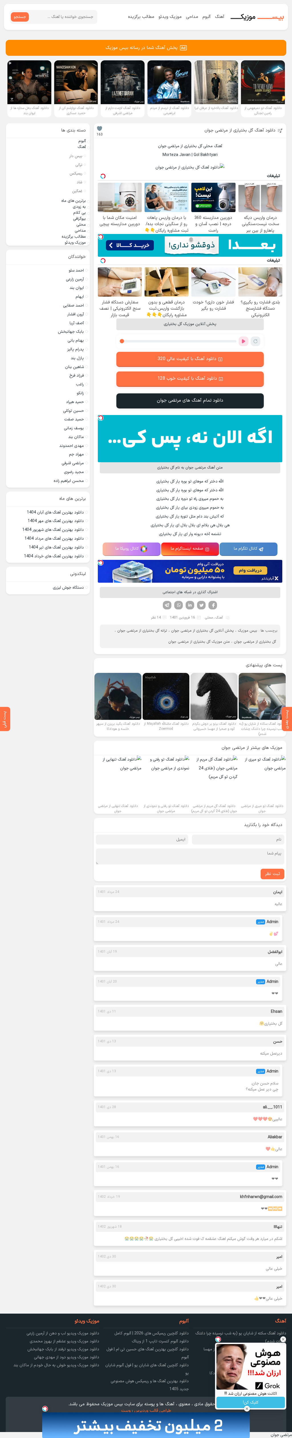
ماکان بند (76, 437)
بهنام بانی (76, 341)
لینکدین (190, 605)
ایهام (80, 297)
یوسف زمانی (74, 428)
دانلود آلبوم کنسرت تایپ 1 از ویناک (160, 1341)
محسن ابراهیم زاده (69, 481)
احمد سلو (76, 271)
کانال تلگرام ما (245, 549)
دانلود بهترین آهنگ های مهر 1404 (56, 521)
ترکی (78, 165)
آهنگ (219, 17)
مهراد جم (76, 454)
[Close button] (283, 1339)
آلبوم (206, 17)
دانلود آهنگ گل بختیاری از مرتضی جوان (239, 130)
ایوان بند (77, 288)
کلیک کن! (251, 1403)
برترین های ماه (73, 201)
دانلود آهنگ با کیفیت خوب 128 (187, 378)
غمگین (77, 191)
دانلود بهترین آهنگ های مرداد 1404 (54, 539)
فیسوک (212, 605)
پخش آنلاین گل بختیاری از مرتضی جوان (202, 631)
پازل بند (77, 358)
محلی (209, 617)
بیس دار (75, 156)
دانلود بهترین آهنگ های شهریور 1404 (53, 530)
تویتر (201, 605)
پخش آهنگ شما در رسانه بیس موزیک (142, 47)
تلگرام (167, 605)
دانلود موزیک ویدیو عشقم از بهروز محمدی (64, 1341)
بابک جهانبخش (71, 332)
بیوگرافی (79, 219)
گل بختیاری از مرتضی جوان (255, 642)
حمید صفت (74, 419)
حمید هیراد (75, 402)
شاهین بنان (74, 367)
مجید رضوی (74, 472)
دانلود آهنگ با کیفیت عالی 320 (187, 359)
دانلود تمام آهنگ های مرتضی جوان (190, 400)
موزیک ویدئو (170, 17)
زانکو (80, 393)
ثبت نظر (272, 874)
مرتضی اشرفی (73, 463)
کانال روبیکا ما (127, 549)
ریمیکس (76, 173)
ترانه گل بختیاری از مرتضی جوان (142, 631)
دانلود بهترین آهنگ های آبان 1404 (55, 512)
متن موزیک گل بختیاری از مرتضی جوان (199, 642)
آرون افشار (75, 314)
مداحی (192, 17)
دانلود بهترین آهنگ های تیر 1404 (56, 547)
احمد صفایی (73, 306)
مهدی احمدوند (71, 446)
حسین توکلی (73, 411)
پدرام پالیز (75, 349)
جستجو (20, 17)
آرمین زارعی (75, 279)
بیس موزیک (247, 631)
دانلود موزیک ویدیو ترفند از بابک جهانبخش (63, 1349)
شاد (79, 182)
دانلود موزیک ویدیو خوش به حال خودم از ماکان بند (56, 1365)
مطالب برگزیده (141, 17)
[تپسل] (101, 237)
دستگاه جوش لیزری (68, 588)
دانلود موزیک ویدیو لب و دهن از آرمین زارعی (63, 1333)
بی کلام (79, 213)
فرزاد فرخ (76, 376)
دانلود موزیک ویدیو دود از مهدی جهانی (66, 1357)
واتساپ (178, 605)
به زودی (79, 207)
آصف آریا (77, 323)
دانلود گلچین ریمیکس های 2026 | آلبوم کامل (151, 1333)
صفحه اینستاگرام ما (187, 549)
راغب (80, 384)
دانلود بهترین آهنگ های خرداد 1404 (54, 556)
